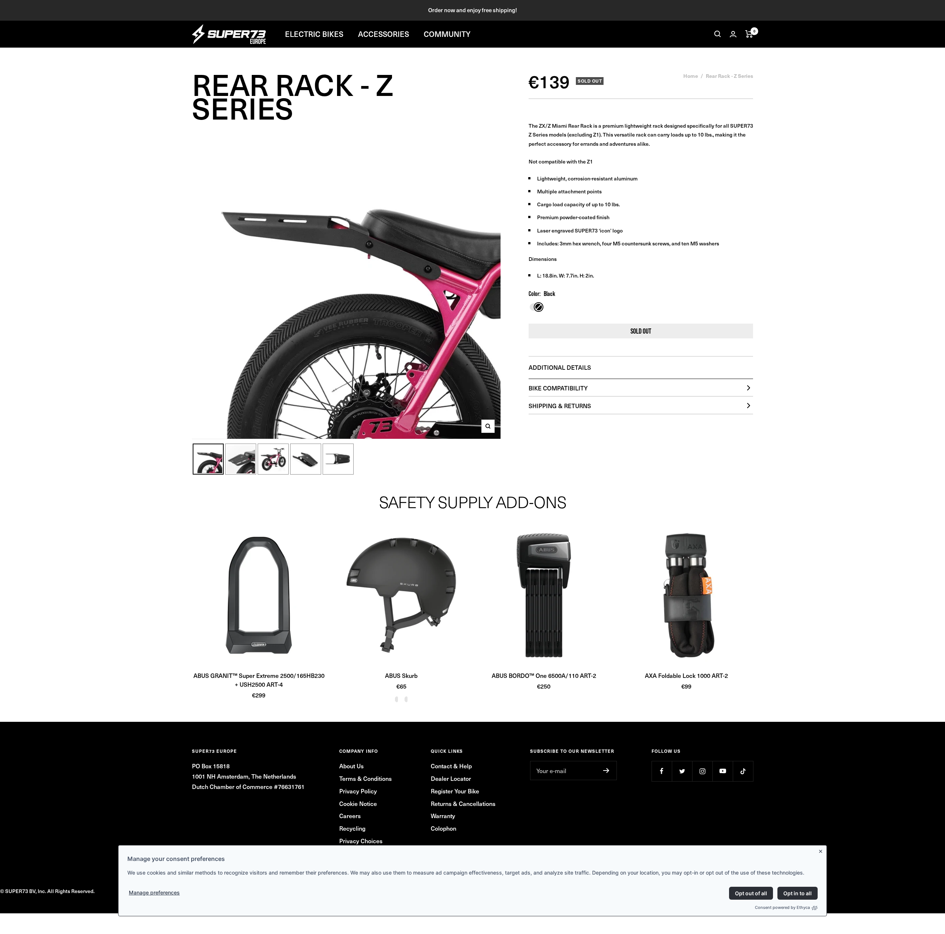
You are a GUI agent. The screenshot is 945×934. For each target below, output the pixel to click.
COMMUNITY (447, 34)
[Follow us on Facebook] (662, 771)
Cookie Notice (358, 803)
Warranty (443, 815)
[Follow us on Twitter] (682, 771)
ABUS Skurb (401, 675)
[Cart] (749, 34)
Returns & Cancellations (463, 803)
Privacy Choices (360, 840)
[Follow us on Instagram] (702, 771)
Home (690, 75)
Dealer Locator (451, 778)
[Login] (733, 34)
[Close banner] (822, 849)
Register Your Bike (455, 790)
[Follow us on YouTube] (722, 771)
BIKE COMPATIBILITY (558, 387)
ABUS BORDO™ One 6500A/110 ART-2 (544, 675)
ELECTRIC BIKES (314, 34)
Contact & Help (451, 765)
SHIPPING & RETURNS (560, 405)
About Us (351, 765)
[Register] (606, 770)
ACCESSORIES (383, 34)
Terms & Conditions (365, 778)
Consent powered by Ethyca (782, 907)
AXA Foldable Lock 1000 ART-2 (686, 675)
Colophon (443, 828)
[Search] (717, 34)
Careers (350, 815)
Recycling (352, 828)
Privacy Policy (358, 790)
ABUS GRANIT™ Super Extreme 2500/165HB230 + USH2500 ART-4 (258, 680)
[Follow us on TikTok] (743, 771)
